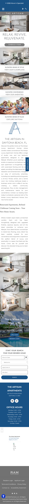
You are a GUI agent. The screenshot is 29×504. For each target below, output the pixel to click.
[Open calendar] (26, 357)
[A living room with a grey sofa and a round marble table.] (14, 81)
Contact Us (5, 488)
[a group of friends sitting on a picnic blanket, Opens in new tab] (14, 105)
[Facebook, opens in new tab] (12, 401)
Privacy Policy (21, 484)
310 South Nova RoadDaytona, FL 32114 (14, 438)
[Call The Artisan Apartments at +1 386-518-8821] (26, 8)
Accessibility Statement (18, 488)
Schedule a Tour (14, 44)
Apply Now (15, 335)
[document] (14, 446)
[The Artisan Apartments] (14, 446)
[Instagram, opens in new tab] (16, 401)
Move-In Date (6, 357)
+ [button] (2, 429)
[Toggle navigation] (3, 9)
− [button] (2, 431)
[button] (14, 3)
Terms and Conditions (9, 484)
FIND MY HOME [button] (27, 165)
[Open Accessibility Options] (3, 496)
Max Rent (5, 372)
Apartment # (6, 367)
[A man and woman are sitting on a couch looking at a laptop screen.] (14, 56)
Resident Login (15, 338)
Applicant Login (20, 480)
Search (14, 377)
